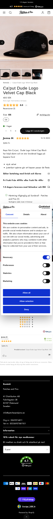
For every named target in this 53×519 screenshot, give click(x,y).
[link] (43, 12)
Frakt (12, 101)
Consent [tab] (9, 214)
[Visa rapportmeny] (49, 355)
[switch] (46, 265)
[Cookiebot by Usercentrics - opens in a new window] (39, 207)
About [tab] (43, 214)
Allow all (26, 293)
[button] (26, 6)
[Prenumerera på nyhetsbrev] (47, 449)
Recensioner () (9, 108)
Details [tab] (26, 214)
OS (6, 119)
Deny (26, 309)
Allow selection (27, 301)
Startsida (6, 83)
